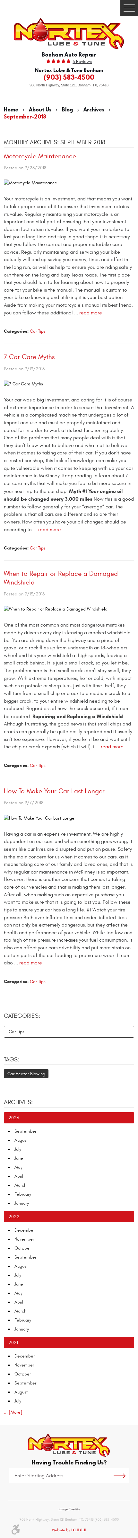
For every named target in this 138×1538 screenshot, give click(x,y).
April (18, 1176)
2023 (13, 1118)
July (17, 1149)
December (24, 1230)
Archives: (18, 1102)
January (21, 1203)
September (25, 1131)
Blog (67, 109)
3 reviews (82, 61)
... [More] (13, 1412)
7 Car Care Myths (29, 357)
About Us (40, 109)
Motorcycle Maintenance (40, 156)
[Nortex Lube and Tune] (69, 33)
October (22, 1248)
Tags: (11, 1059)
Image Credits (69, 1509)
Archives (93, 109)
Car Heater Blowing (26, 1074)
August (21, 1140)
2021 (13, 1342)
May (18, 1167)
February (22, 1194)
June (18, 1158)
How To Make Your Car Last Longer (54, 791)
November (24, 1239)
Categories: (22, 1015)
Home (11, 109)
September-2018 (25, 116)
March (20, 1185)
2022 (14, 1216)
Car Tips (38, 331)
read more (90, 313)
